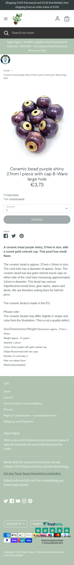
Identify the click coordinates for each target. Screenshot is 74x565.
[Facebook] (12, 501)
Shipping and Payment (18, 422)
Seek (7, 391)
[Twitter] (6, 501)
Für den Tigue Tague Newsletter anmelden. (32, 473)
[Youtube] (18, 501)
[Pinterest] (30, 501)
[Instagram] (24, 501)
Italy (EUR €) (13, 523)
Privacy (8, 410)
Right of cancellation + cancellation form (30, 415)
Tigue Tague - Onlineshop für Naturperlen (43, 552)
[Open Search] (6, 33)
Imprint (8, 398)
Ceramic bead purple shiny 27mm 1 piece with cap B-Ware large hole (35, 76)
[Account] (57, 17)
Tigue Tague (12, 195)
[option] (37, 121)
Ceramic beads (16, 199)
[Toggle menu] (5, 18)
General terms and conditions (23, 403)
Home (7, 70)
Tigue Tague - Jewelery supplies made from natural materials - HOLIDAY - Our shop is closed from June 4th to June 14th (37, 46)
